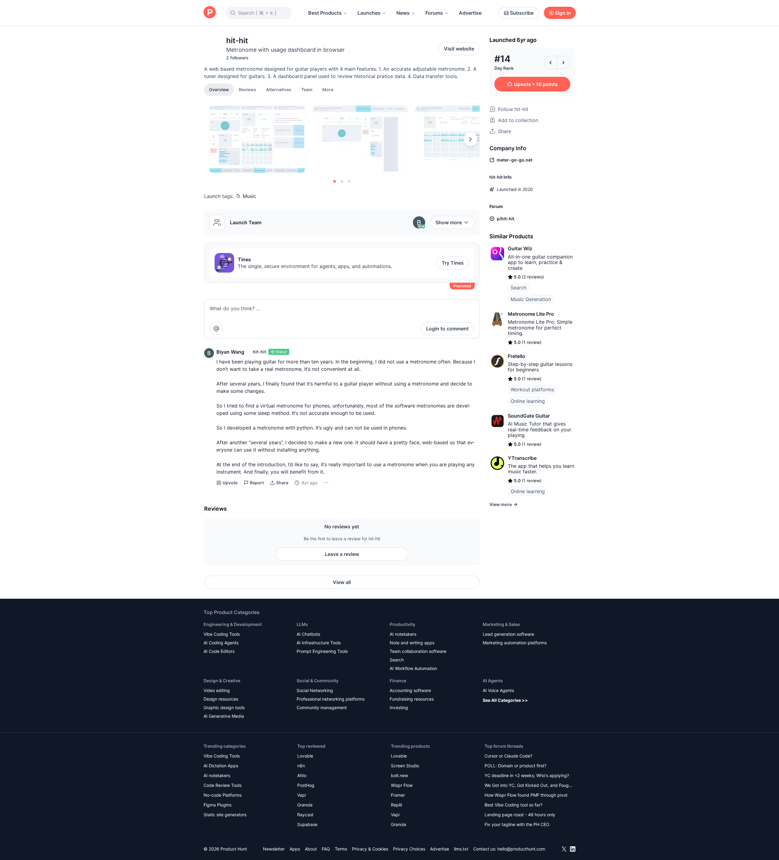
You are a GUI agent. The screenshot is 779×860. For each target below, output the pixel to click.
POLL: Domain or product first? (515, 765)
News (403, 13)
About (311, 848)
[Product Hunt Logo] (210, 12)
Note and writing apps (412, 642)
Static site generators (225, 814)
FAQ (326, 848)
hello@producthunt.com (521, 848)
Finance (398, 680)
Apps (295, 848)
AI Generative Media (224, 716)
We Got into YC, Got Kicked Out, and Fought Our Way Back (529, 786)
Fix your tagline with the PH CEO (517, 824)
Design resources (221, 699)
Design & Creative (222, 680)
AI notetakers (403, 634)
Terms (341, 848)
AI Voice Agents (498, 690)
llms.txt (461, 848)
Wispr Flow (402, 785)
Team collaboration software (418, 651)
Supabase (307, 824)
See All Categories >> (505, 700)
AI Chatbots (308, 634)
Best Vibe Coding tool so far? (513, 804)
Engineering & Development (233, 624)
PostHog (305, 785)
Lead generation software (508, 634)
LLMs (302, 624)
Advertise (470, 13)
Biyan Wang (230, 352)
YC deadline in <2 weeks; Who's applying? (527, 775)
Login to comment (447, 329)
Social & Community (318, 680)
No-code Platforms (223, 795)
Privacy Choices (409, 848)
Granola (305, 804)
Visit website (459, 49)
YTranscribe (522, 458)
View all (342, 582)
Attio (301, 775)
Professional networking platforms (331, 699)
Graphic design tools (224, 707)
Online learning (528, 401)
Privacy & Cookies (370, 848)
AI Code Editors (219, 651)
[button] (327, 89)
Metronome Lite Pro (531, 314)
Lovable (305, 755)
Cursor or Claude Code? (508, 755)
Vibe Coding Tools (222, 634)
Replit (396, 804)
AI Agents (493, 680)
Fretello (516, 356)
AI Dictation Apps (221, 765)
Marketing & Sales (501, 624)
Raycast (305, 814)
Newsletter (274, 848)
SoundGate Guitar (529, 416)
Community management (322, 707)
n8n (301, 765)
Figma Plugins (217, 804)
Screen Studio (405, 765)
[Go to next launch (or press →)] (563, 62)
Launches (369, 13)
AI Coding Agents (221, 642)
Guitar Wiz (520, 248)
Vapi (301, 795)
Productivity (402, 624)
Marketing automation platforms (515, 642)
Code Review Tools (223, 785)
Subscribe (522, 13)
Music (249, 196)
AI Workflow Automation (413, 668)
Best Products (325, 13)
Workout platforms (532, 389)
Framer (398, 795)
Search (518, 288)
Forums (434, 13)
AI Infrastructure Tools (319, 642)
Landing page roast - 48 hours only (520, 814)
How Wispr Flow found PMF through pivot (526, 795)
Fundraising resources (412, 699)
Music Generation (531, 299)
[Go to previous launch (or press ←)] (551, 62)
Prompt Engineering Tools (322, 651)
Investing (399, 707)
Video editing (217, 690)
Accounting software (410, 690)
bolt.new (399, 775)
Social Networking (315, 690)
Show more (449, 222)
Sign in (563, 13)
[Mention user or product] (216, 328)
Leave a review (342, 554)
